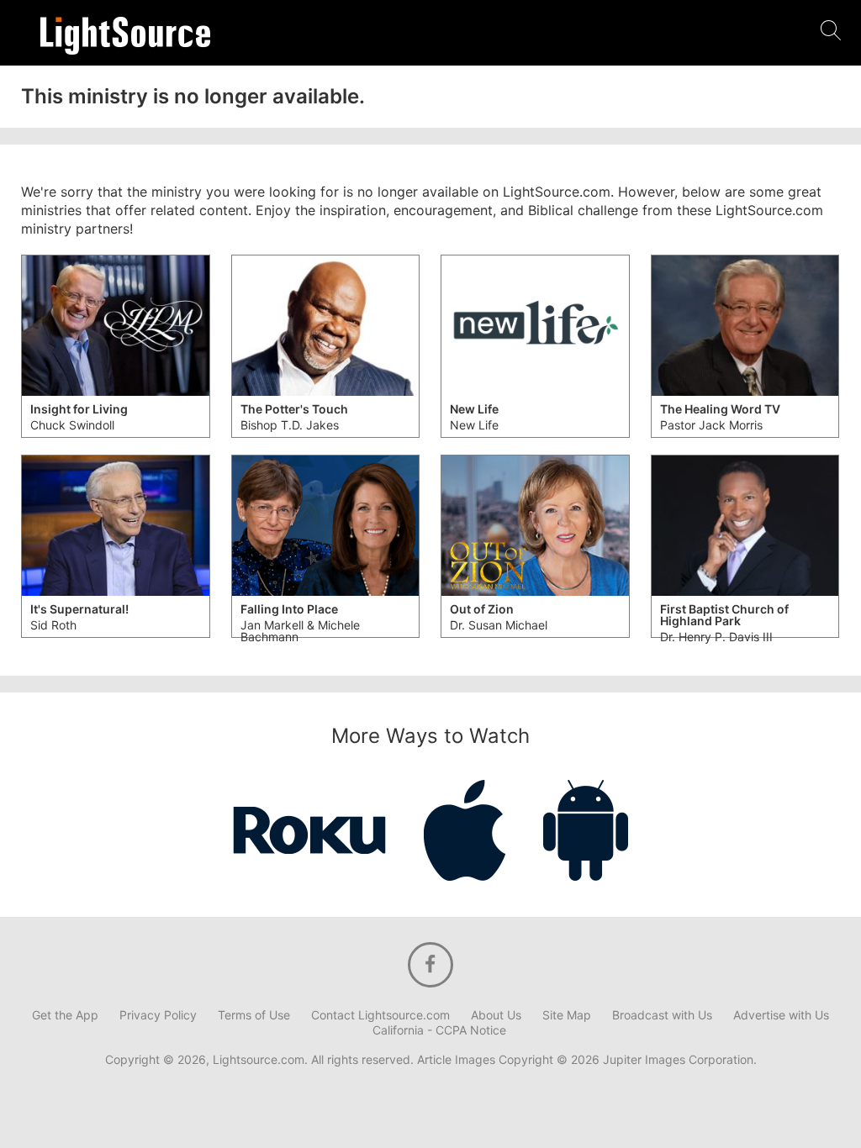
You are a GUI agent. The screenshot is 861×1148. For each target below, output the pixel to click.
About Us (496, 1015)
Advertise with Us (781, 1015)
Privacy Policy (158, 1015)
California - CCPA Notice (439, 1030)
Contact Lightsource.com (380, 1015)
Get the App (65, 1015)
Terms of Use (254, 1015)
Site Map (566, 1015)
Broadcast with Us (662, 1015)
